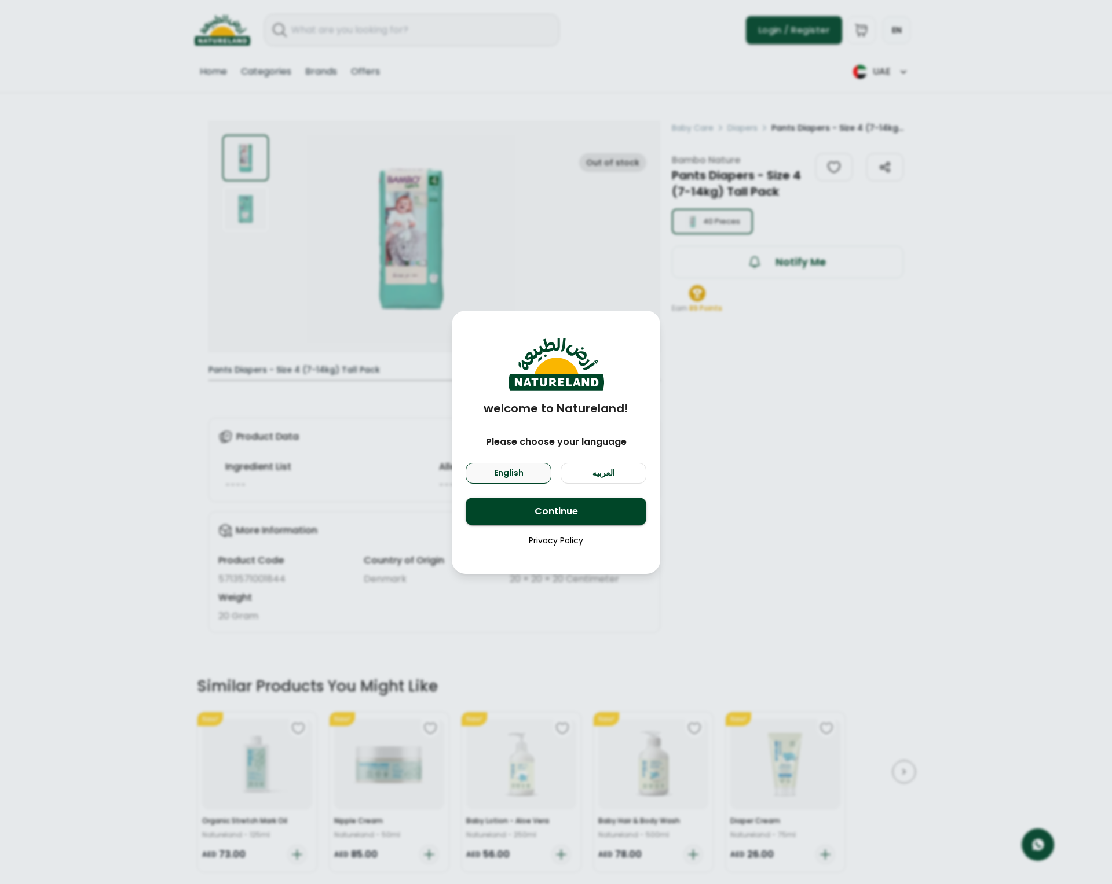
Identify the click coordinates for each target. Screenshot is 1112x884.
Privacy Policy (556, 540)
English (509, 472)
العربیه (603, 472)
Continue (556, 511)
